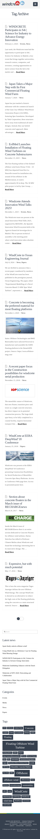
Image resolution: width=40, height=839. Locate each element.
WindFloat (18, 800)
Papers (24, 262)
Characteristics (28, 821)
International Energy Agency (27, 759)
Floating (8, 737)
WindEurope (25, 796)
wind (9, 791)
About (12, 825)
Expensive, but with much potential (18, 565)
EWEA (33, 732)
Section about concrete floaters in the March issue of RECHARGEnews (18, 501)
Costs (11, 732)
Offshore (22, 773)
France (21, 752)
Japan (5, 763)
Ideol (4, 759)
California (10, 727)
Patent (32, 779)
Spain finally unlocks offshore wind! (14, 646)
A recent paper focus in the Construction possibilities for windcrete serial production (20, 371)
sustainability (28, 785)
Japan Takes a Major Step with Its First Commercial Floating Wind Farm (18, 88)
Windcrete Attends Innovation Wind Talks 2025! (18, 205)
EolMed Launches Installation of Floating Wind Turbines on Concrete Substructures (18, 149)
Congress (5, 732)
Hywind (24, 756)
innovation (15, 759)
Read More (20, 72)
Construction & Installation (21, 822)
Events (22, 44)
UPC (4, 791)
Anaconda (20, 830)
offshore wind (11, 780)
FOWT (15, 752)
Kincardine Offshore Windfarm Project (18, 762)
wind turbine (7, 804)
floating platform (7, 752)
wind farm (8, 801)
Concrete (29, 728)
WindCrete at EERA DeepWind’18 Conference (18, 439)
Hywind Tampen (32, 756)
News (28, 44)
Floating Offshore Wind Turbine (20, 745)
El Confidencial (19, 732)
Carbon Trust (18, 728)
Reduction (5, 785)
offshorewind (25, 780)
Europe (27, 732)
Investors (20, 825)
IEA (9, 759)
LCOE (32, 763)
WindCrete (21, 791)
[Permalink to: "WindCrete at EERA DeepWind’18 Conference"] (20, 455)
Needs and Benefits (13, 821)
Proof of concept (11, 824)
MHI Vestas (6, 766)
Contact (28, 825)
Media (4, 703)
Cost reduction (25, 824)
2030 (4, 727)
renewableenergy (15, 785)
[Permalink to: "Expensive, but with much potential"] (20, 578)
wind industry (26, 800)
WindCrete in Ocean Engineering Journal (18, 256)
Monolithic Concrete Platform (21, 767)
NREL (11, 772)
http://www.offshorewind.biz (11, 756)
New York (5, 772)
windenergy (16, 796)
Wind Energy (7, 796)
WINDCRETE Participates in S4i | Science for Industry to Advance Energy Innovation (18, 33)
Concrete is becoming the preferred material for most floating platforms (19, 306)
